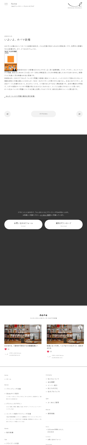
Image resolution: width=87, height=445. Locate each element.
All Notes (43, 114)
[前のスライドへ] (5, 342)
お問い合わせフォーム (23, 224)
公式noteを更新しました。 (56, 429)
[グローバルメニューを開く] (6, 4)
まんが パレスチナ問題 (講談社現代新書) (20, 96)
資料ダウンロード (63, 224)
